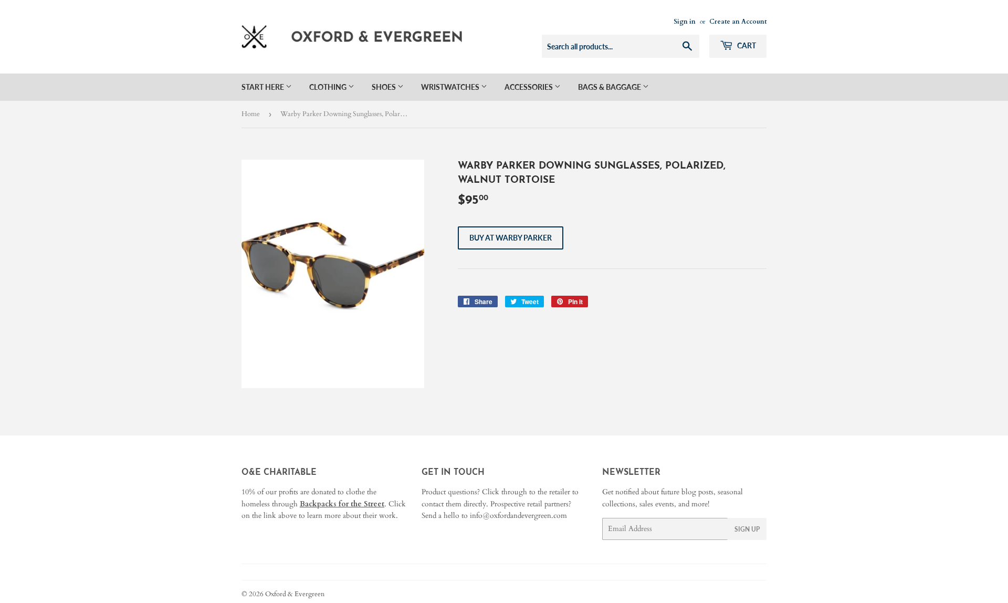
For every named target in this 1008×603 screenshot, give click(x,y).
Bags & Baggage (610, 86)
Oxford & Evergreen (294, 594)
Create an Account (737, 21)
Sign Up (747, 529)
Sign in (685, 21)
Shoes (384, 86)
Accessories (529, 86)
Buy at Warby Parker (510, 237)
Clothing (328, 86)
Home (251, 114)
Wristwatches (451, 86)
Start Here (264, 86)
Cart (746, 45)
